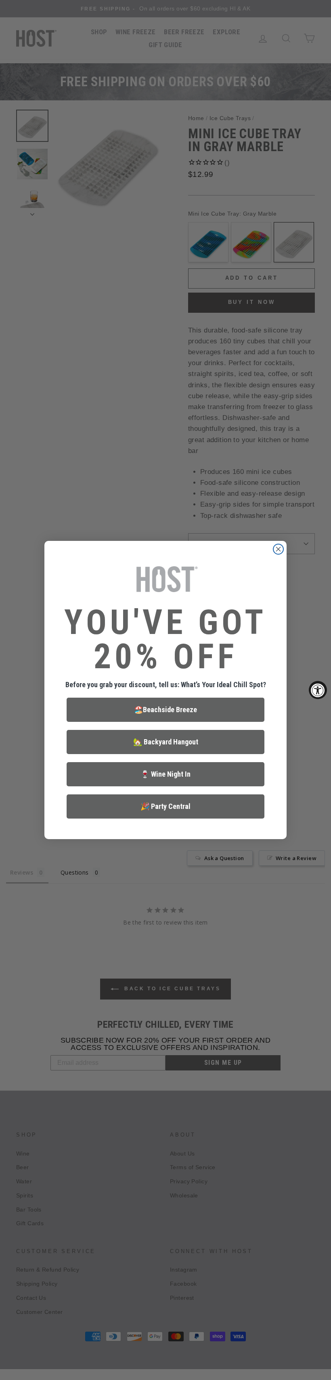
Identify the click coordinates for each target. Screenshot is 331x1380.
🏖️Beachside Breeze (165, 709)
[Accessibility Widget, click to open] (318, 690)
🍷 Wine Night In (165, 774)
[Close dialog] (278, 549)
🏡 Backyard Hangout (165, 742)
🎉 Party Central (165, 806)
